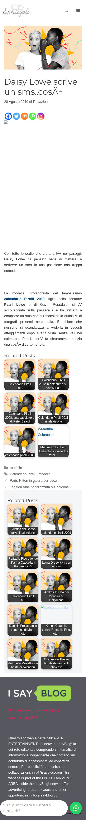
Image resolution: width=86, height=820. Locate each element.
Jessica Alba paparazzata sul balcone (39, 487)
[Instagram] (40, 116)
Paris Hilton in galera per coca (33, 481)
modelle (16, 468)
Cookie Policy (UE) (23, 718)
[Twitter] (16, 116)
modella (44, 474)
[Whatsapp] (32, 116)
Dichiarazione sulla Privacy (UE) (33, 710)
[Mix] (24, 116)
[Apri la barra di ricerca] (66, 10)
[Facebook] (8, 116)
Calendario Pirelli (23, 474)
